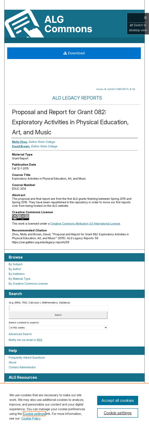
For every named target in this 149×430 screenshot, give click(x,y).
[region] (74, 406)
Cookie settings (34, 414)
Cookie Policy (31, 418)
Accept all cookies (117, 400)
